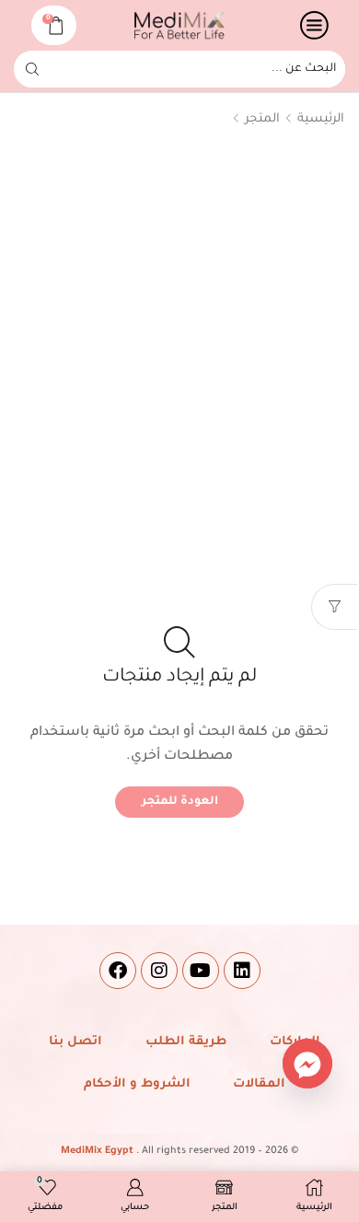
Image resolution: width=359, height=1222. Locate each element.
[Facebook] (117, 970)
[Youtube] (200, 970)
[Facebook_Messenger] (307, 1063)
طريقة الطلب (185, 1042)
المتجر (262, 119)
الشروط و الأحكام (137, 1084)
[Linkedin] (242, 970)
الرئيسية (320, 119)
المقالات (259, 1084)
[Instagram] (159, 970)
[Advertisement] (179, 345)
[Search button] (32, 69)
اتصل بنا (75, 1042)
